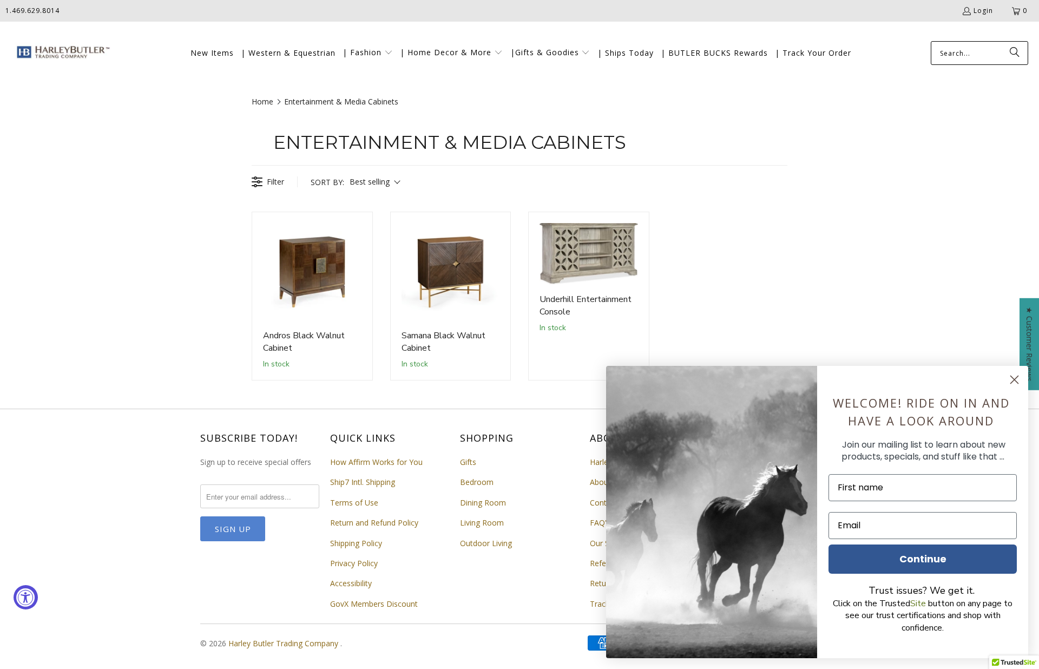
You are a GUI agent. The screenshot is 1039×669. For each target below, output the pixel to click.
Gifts (468, 462)
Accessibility (351, 583)
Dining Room (483, 502)
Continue (922, 559)
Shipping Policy (356, 543)
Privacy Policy (354, 563)
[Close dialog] (1014, 379)
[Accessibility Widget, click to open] (26, 597)
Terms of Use (354, 502)
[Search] (1014, 53)
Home (262, 101)
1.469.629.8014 (32, 10)
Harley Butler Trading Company (284, 643)
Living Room (482, 522)
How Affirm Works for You (376, 462)
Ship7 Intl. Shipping (362, 482)
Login (983, 10)
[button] (368, 53)
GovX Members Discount (374, 604)
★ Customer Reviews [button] (1029, 344)
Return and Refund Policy (374, 522)
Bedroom (477, 482)
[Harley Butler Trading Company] (61, 53)
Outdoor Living (486, 543)
